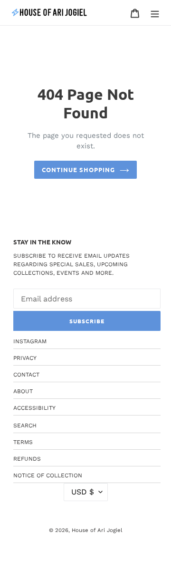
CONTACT (26, 374)
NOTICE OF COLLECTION (47, 475)
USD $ (82, 491)
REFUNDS (27, 458)
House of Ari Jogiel (97, 530)
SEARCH (25, 425)
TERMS (23, 442)
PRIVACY (25, 358)
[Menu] (155, 12)
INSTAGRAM (30, 341)
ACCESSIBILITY (34, 408)
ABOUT (23, 391)
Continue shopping (78, 169)
